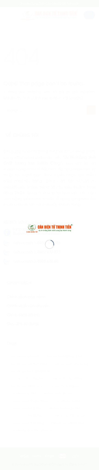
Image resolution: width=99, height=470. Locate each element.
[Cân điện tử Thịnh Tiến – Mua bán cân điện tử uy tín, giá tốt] (49, 227)
